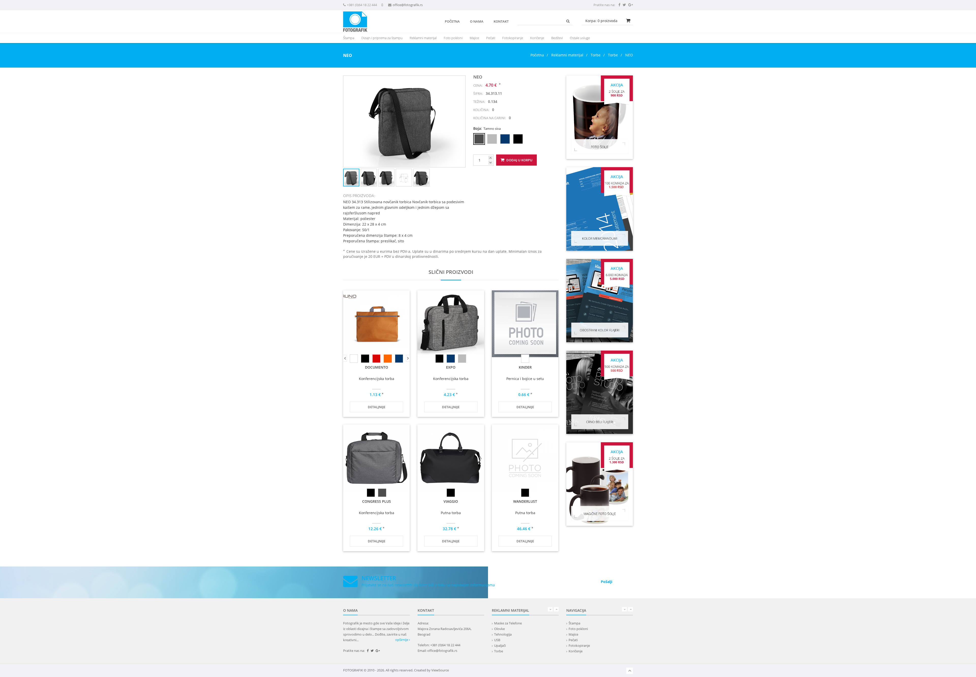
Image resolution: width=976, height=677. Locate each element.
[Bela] (354, 358)
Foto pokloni (453, 38)
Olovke (499, 628)
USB (497, 640)
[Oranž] (388, 358)
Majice (474, 38)
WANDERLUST (525, 501)
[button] (461, 80)
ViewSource (440, 670)
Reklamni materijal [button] (423, 38)
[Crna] (365, 358)
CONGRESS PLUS (376, 501)
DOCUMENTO (376, 367)
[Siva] (462, 358)
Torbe (596, 55)
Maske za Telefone (508, 623)
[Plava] (399, 358)
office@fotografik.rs (408, 5)
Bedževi (557, 38)
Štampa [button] (348, 38)
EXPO (450, 367)
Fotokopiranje (512, 38)
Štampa (574, 623)
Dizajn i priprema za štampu (382, 38)
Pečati (490, 38)
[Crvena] (376, 358)
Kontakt (501, 21)
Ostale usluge (580, 38)
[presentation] (423, 38)
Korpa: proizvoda (601, 20)
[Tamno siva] (382, 492)
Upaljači (500, 645)
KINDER (525, 367)
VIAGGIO (451, 501)
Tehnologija (503, 634)
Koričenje (537, 38)
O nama (476, 21)
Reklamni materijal (567, 55)
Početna (452, 21)
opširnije (402, 639)
